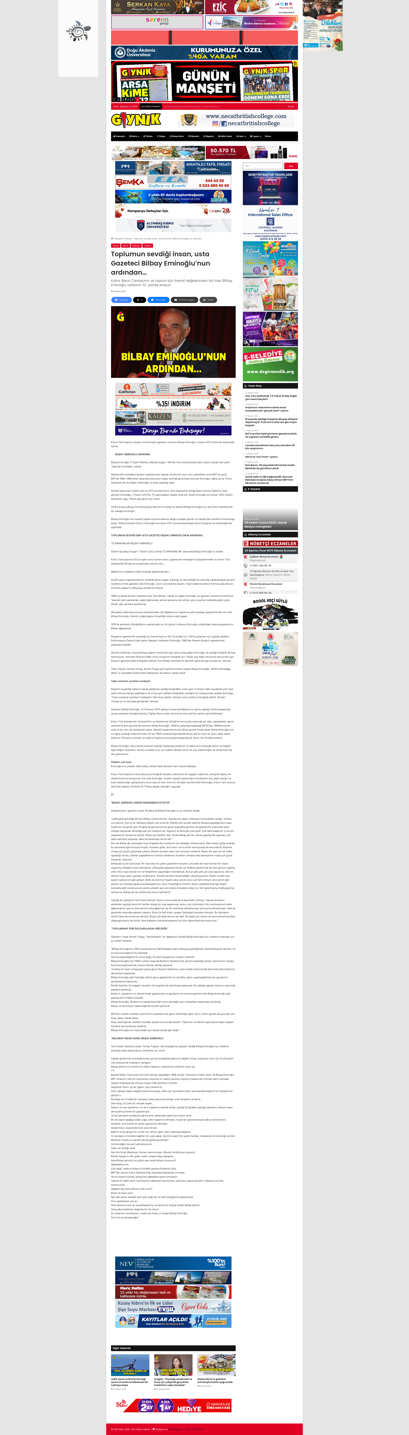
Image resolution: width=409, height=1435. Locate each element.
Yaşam (255, 136)
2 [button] (118, 99)
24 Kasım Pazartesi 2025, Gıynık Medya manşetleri (267, 525)
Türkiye (149, 136)
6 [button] (137, 99)
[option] (270, 512)
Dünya (162, 136)
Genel (116, 245)
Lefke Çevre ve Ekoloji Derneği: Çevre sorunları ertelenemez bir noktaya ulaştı (129, 1382)
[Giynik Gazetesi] (136, 120)
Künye (291, 106)
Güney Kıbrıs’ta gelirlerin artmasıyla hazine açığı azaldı (215, 1380)
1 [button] (114, 99)
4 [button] (128, 99)
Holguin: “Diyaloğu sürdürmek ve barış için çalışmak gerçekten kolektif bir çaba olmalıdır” (173, 1382)
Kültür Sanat (226, 136)
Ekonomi (195, 136)
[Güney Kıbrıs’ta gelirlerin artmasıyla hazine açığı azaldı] (216, 1365)
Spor (241, 136)
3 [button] (123, 99)
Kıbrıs (134, 136)
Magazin (209, 136)
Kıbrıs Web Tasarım (194, 1429)
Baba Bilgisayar (175, 1429)
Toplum (147, 245)
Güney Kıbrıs (177, 136)
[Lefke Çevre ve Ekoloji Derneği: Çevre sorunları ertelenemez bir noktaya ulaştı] (130, 1365)
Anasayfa (120, 136)
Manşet (128, 238)
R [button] (133, 99)
